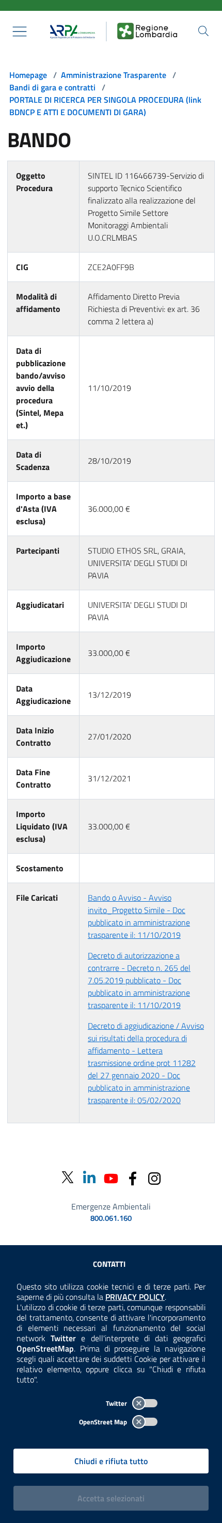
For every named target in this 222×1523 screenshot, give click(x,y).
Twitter (117, 1403)
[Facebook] (132, 1177)
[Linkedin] (89, 1177)
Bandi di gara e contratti (52, 87)
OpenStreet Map (104, 1422)
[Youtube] (111, 1177)
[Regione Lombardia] (147, 31)
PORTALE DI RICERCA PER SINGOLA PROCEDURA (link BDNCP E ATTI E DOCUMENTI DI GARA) (105, 105)
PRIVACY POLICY (135, 1297)
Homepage (28, 75)
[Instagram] (154, 1177)
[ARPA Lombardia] (70, 31)
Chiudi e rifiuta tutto (111, 1461)
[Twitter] (67, 1178)
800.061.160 (111, 1218)
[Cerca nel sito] (203, 31)
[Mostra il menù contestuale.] (19, 31)
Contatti (109, 1264)
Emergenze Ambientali (111, 1206)
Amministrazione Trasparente (113, 75)
